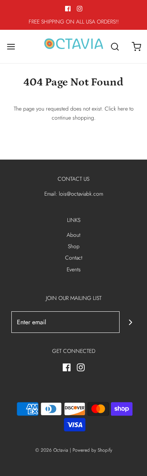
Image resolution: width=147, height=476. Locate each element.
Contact (73, 258)
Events (74, 269)
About (73, 235)
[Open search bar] (114, 46)
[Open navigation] (11, 46)
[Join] (130, 322)
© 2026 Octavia (51, 450)
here (123, 109)
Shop (74, 246)
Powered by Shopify (92, 450)
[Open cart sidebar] (136, 46)
